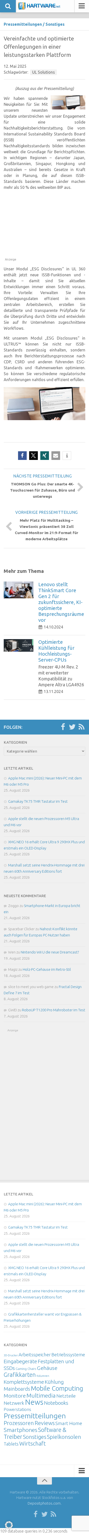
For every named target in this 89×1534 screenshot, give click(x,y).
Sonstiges (55, 24)
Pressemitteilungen (23, 24)
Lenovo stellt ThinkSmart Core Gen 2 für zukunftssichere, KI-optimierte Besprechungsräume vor (61, 602)
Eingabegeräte (20, 1361)
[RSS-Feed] (81, 727)
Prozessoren (19, 1423)
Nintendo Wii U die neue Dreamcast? (50, 952)
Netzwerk (14, 1403)
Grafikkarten (20, 1374)
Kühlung (54, 1382)
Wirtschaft (32, 1443)
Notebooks (56, 1403)
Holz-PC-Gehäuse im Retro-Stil (47, 969)
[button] (22, 455)
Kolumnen (43, 1375)
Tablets (11, 1443)
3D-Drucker (11, 1355)
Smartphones (20, 1430)
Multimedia (41, 1395)
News (34, 1402)
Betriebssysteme (68, 1354)
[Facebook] (63, 727)
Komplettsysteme (24, 1382)
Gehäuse (47, 1368)
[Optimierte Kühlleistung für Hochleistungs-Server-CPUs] (18, 645)
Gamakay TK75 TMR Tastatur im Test (38, 801)
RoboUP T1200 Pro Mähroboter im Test (53, 1010)
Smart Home (68, 1423)
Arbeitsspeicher (35, 1354)
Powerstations (17, 1409)
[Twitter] (72, 727)
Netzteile (66, 1396)
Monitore (15, 1396)
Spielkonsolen (64, 1437)
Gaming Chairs (26, 1368)
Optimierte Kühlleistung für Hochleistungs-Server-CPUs (56, 651)
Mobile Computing (57, 1388)
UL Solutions (43, 72)
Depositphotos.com (44, 1503)
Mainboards (17, 1389)
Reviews (45, 1423)
